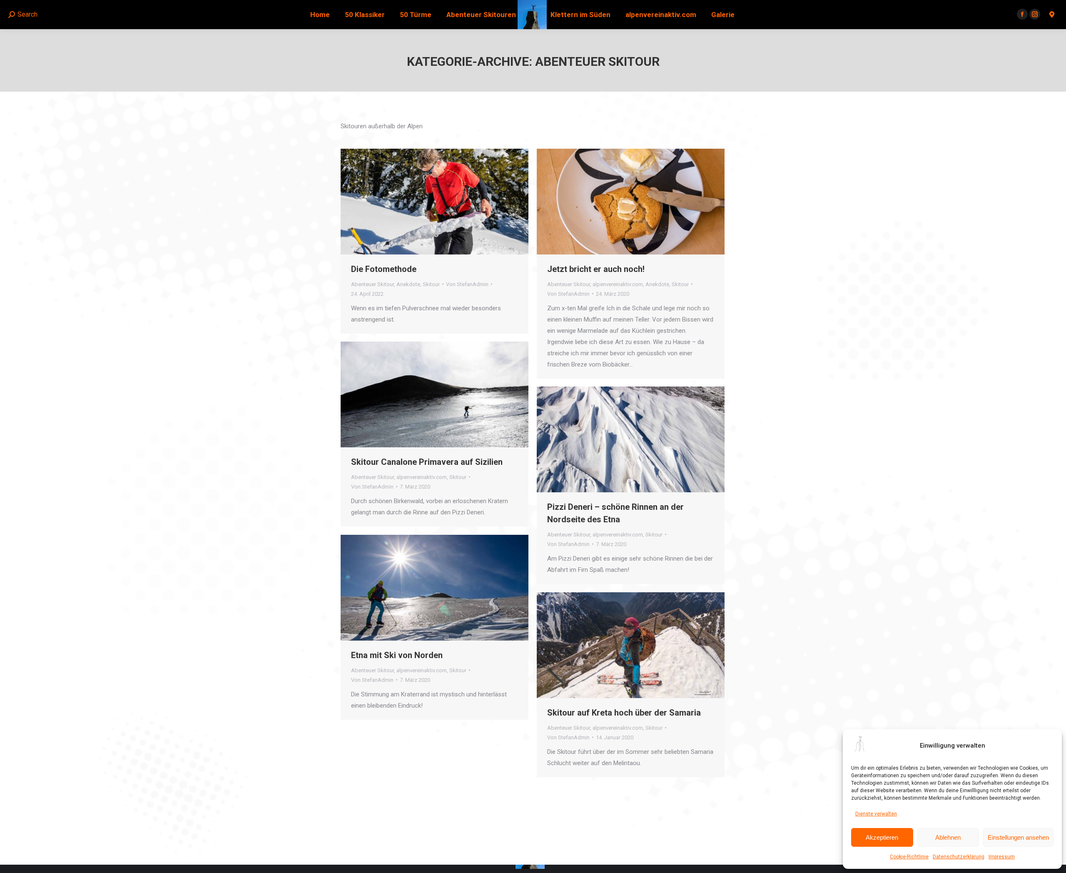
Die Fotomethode (383, 269)
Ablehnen (948, 837)
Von (467, 284)
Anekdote (408, 284)
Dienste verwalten (876, 814)
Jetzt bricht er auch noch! (596, 269)
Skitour (431, 284)
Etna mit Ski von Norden (397, 655)
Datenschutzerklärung (958, 857)
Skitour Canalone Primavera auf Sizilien (427, 462)
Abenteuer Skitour (372, 284)
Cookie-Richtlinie (909, 857)
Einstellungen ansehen (1018, 837)
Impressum (1002, 857)
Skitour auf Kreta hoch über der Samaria (624, 713)
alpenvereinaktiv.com (618, 284)
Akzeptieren (882, 837)
